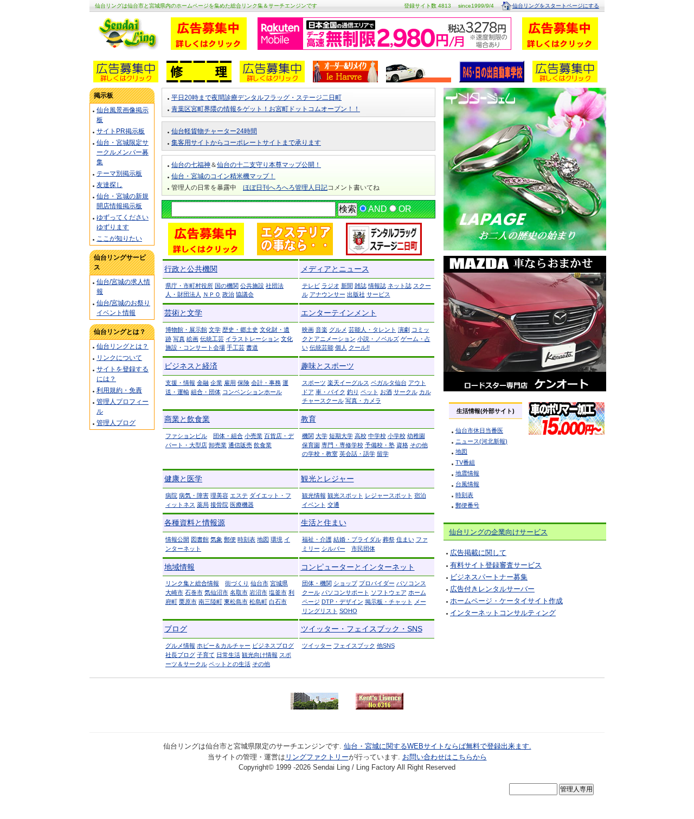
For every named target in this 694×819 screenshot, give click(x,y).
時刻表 (246, 539)
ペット (369, 392)
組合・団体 (206, 392)
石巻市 (194, 592)
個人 (341, 347)
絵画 (192, 339)
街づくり (237, 583)
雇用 (230, 382)
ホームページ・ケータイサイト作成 (506, 601)
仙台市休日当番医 (479, 430)
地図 (263, 539)
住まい (405, 539)
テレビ (311, 285)
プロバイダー (377, 583)
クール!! (359, 347)
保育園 (311, 445)
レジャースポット (389, 495)
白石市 (278, 601)
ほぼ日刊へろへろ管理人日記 (285, 187)
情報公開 (177, 539)
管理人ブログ (116, 423)
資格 (402, 445)
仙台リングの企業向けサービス (498, 532)
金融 (203, 382)
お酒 (386, 392)
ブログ (175, 628)
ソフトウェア (389, 592)
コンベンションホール (252, 392)
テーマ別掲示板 (119, 173)
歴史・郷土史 (240, 329)
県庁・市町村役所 (189, 285)
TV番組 (465, 462)
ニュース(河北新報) (481, 441)
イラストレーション (252, 339)
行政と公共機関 (190, 269)
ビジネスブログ (273, 645)
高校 (361, 436)
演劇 (404, 329)
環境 (276, 539)
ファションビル (186, 436)
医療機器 (242, 504)
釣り (353, 392)
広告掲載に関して (478, 553)
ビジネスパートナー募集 (489, 577)
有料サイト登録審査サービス (496, 565)
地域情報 (179, 567)
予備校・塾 (380, 445)
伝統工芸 (212, 339)
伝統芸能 (321, 347)
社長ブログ (180, 655)
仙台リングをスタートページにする (555, 6)
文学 (215, 329)
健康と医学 (183, 478)
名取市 (239, 592)
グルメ (338, 329)
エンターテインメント (339, 312)
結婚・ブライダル (357, 539)
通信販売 (240, 445)
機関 (308, 436)
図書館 (200, 539)
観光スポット (345, 495)
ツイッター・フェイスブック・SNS (361, 628)
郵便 (230, 539)
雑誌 (361, 285)
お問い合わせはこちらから (444, 757)
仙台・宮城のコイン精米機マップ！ (223, 176)
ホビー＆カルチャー (223, 645)
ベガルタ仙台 (389, 382)
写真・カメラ (363, 400)
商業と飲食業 (187, 419)
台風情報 (467, 484)
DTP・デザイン (342, 601)
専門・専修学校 (342, 445)
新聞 (347, 285)
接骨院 (219, 504)
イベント (314, 504)
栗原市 (188, 601)
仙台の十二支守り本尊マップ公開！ (269, 165)
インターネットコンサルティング (503, 613)
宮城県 (279, 583)
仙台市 (259, 583)
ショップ (345, 583)
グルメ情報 (180, 645)
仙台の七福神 (190, 165)
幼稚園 (416, 436)
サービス (378, 294)
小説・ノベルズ (378, 339)
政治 (228, 294)
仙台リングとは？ (123, 346)
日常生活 (228, 655)
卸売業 (218, 445)
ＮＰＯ (212, 294)
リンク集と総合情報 (192, 583)
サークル (405, 392)
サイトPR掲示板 (121, 131)
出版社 (356, 294)
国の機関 (227, 285)
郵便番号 (467, 505)
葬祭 (389, 539)
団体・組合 (228, 436)
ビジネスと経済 (190, 366)
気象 (216, 539)
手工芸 (236, 347)
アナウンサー (327, 294)
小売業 (253, 436)
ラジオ (330, 285)
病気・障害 (194, 495)
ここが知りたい (119, 238)
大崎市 (174, 592)
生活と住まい (323, 522)
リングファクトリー (317, 757)
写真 (179, 339)
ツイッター (317, 645)
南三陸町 (210, 601)
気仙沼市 (216, 592)
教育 (308, 419)
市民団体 (363, 548)
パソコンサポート (345, 592)
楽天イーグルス (348, 382)
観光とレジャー (327, 478)
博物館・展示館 (186, 329)
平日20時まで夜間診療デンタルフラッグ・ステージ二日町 (256, 97)
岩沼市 (258, 592)
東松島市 (236, 601)
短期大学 (341, 436)
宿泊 (420, 495)
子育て (206, 655)
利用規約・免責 (119, 390)
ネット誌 (400, 285)
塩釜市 (278, 592)
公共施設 (252, 285)
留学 (383, 453)
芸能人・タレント (372, 329)
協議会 (245, 294)
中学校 (377, 436)
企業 (216, 382)
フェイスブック (354, 645)
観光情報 (314, 495)
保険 (243, 382)
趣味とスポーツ (327, 366)
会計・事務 (266, 382)
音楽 (321, 329)
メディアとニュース (335, 269)
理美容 (219, 495)
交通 (333, 504)
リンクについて (119, 358)
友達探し (110, 185)
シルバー (333, 548)
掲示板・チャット (389, 601)
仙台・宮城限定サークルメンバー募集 (123, 152)
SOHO (348, 611)
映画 (308, 329)
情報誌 (377, 285)
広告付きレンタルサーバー (492, 589)
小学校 (397, 436)
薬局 (203, 504)
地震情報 (467, 473)
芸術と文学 (183, 312)
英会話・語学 (357, 453)
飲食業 (263, 445)
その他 (261, 664)
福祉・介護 (317, 539)
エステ (239, 495)
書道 (252, 347)
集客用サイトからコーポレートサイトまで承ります (246, 142)
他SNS (386, 645)
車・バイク (330, 392)
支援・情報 (180, 382)
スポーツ (314, 382)
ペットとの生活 (229, 664)
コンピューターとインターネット (358, 567)
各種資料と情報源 (194, 522)
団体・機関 (317, 583)
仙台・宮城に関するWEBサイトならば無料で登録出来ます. (437, 746)
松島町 (258, 601)
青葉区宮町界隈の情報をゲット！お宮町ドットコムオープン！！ (265, 109)
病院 (171, 495)
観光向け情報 (260, 655)
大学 (321, 436)
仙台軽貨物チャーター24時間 (214, 131)
